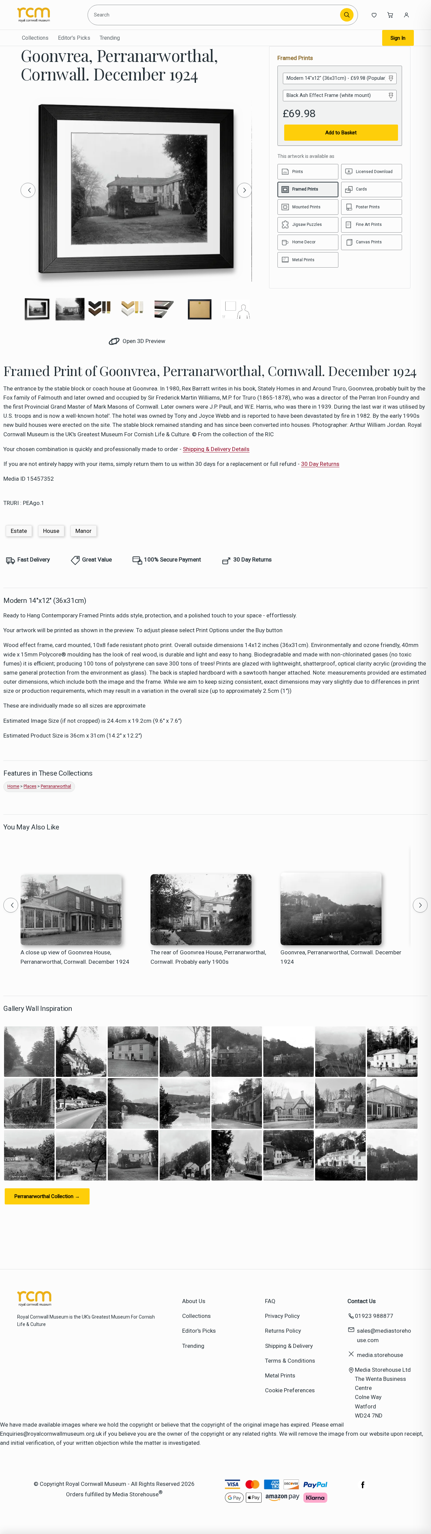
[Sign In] (406, 14)
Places (30, 786)
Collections (35, 38)
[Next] (244, 190)
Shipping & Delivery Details (216, 449)
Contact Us (361, 1301)
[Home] (48, 14)
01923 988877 (374, 1316)
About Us (193, 1301)
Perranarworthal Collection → (47, 1196)
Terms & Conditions (290, 1360)
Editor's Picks (74, 38)
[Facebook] (363, 1488)
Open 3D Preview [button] (143, 341)
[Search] (347, 15)
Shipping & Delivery (289, 1345)
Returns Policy (283, 1330)
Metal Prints (280, 1375)
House (51, 530)
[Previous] (28, 190)
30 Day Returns (320, 464)
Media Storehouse (135, 1494)
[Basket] (390, 14)
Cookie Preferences (290, 1390)
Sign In (398, 38)
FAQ (270, 1301)
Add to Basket (341, 133)
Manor (83, 530)
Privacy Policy (282, 1316)
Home (13, 786)
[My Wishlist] (374, 14)
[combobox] (215, 15)
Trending (110, 38)
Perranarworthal (56, 786)
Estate (19, 530)
